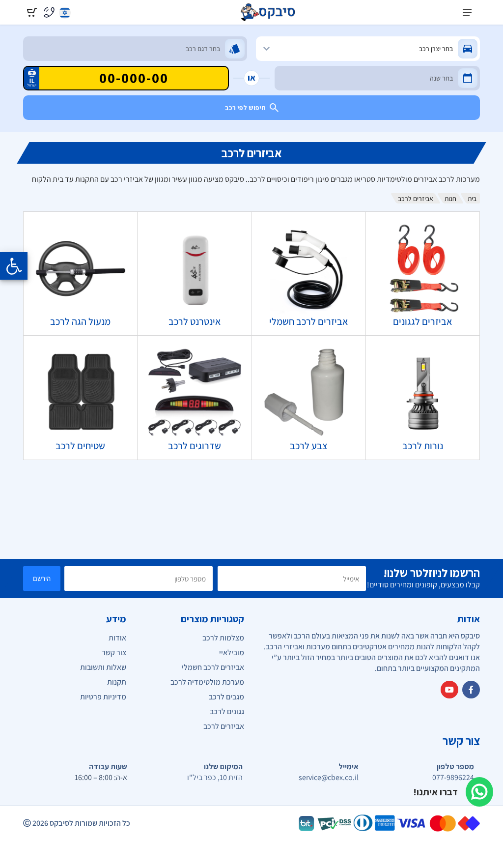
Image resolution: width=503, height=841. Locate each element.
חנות (450, 198)
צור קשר (114, 652)
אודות (117, 638)
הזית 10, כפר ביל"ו (215, 778)
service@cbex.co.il (329, 778)
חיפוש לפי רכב (245, 107)
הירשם (42, 578)
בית (472, 198)
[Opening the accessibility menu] (14, 266)
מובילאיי (231, 652)
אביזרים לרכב (223, 726)
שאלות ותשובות (103, 667)
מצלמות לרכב (223, 638)
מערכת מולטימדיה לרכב (207, 682)
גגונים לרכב (227, 711)
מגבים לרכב (226, 697)
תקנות (116, 682)
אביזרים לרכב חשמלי (213, 667)
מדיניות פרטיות (103, 697)
